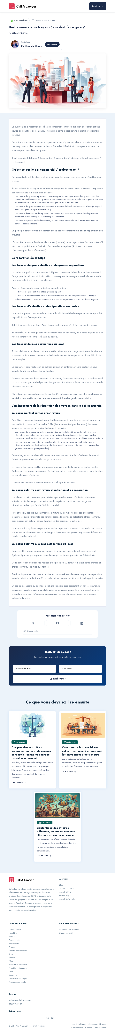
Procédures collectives (18, 964)
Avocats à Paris (65, 891)
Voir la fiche (52, 44)
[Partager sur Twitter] (33, 623)
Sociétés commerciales (18, 950)
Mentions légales (79, 1024)
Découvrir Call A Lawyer (69, 929)
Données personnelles (17, 982)
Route (11, 954)
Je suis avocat (97, 6)
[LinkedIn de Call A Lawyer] (52, 1017)
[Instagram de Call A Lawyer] (48, 1017)
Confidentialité (77, 1027)
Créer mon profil (66, 933)
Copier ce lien (33, 631)
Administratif (14, 943)
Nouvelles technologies (18, 978)
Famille (11, 936)
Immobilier (13, 933)
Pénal (11, 961)
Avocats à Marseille (67, 898)
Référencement (100, 1027)
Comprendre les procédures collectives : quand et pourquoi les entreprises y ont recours (82, 751)
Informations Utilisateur (97, 1024)
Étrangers (12, 947)
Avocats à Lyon (65, 895)
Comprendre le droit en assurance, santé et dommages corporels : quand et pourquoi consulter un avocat (31, 752)
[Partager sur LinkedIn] (82, 623)
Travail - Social (15, 929)
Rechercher (59, 678)
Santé (11, 971)
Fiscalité (12, 957)
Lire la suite (17, 782)
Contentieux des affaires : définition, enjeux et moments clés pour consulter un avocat (56, 831)
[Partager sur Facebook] (57, 623)
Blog (61, 884)
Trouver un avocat (66, 888)
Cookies (88, 1027)
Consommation (15, 940)
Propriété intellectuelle (18, 968)
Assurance (13, 975)
